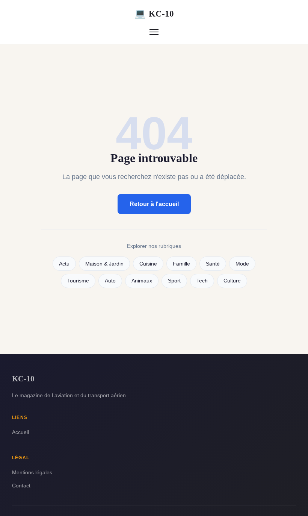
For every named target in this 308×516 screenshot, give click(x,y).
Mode (242, 264)
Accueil (20, 432)
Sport (174, 281)
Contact (21, 486)
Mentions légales (32, 472)
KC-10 (154, 13)
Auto (110, 281)
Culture (232, 281)
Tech (202, 281)
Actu (64, 264)
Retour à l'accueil (154, 204)
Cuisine (148, 264)
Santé (213, 264)
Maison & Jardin (104, 264)
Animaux (141, 281)
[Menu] (154, 32)
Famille (181, 264)
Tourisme (78, 281)
